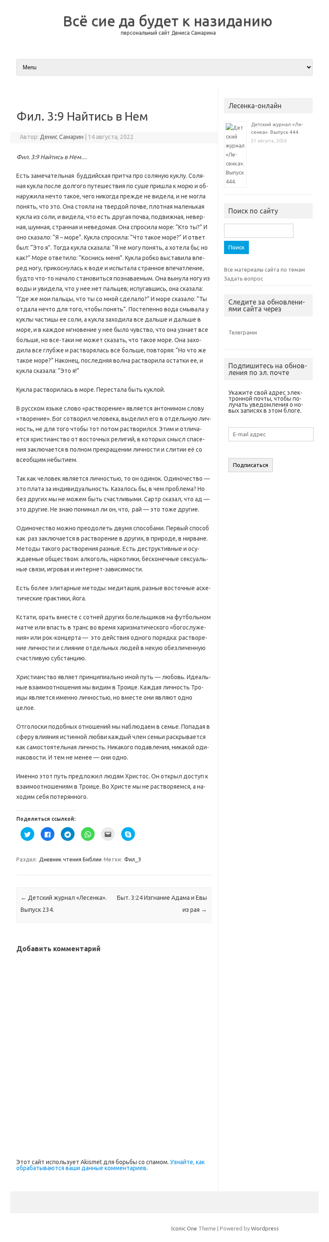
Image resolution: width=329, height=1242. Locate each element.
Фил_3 (132, 859)
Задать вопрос (243, 278)
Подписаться (250, 465)
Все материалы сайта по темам (264, 269)
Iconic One (184, 1228)
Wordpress (265, 1228)
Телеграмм (242, 332)
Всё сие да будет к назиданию (167, 20)
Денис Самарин (62, 136)
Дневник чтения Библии (70, 859)
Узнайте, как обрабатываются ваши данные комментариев (110, 1165)
